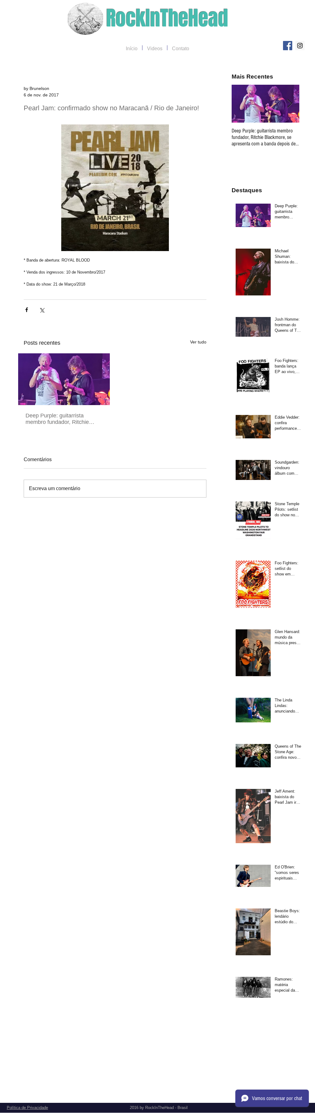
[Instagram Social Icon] (300, 45)
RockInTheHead (167, 18)
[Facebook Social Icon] (287, 45)
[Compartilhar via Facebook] (27, 310)
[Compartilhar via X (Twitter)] (42, 310)
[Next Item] (289, 103)
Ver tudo (198, 341)
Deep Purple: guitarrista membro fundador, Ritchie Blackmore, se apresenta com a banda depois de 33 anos (62, 418)
